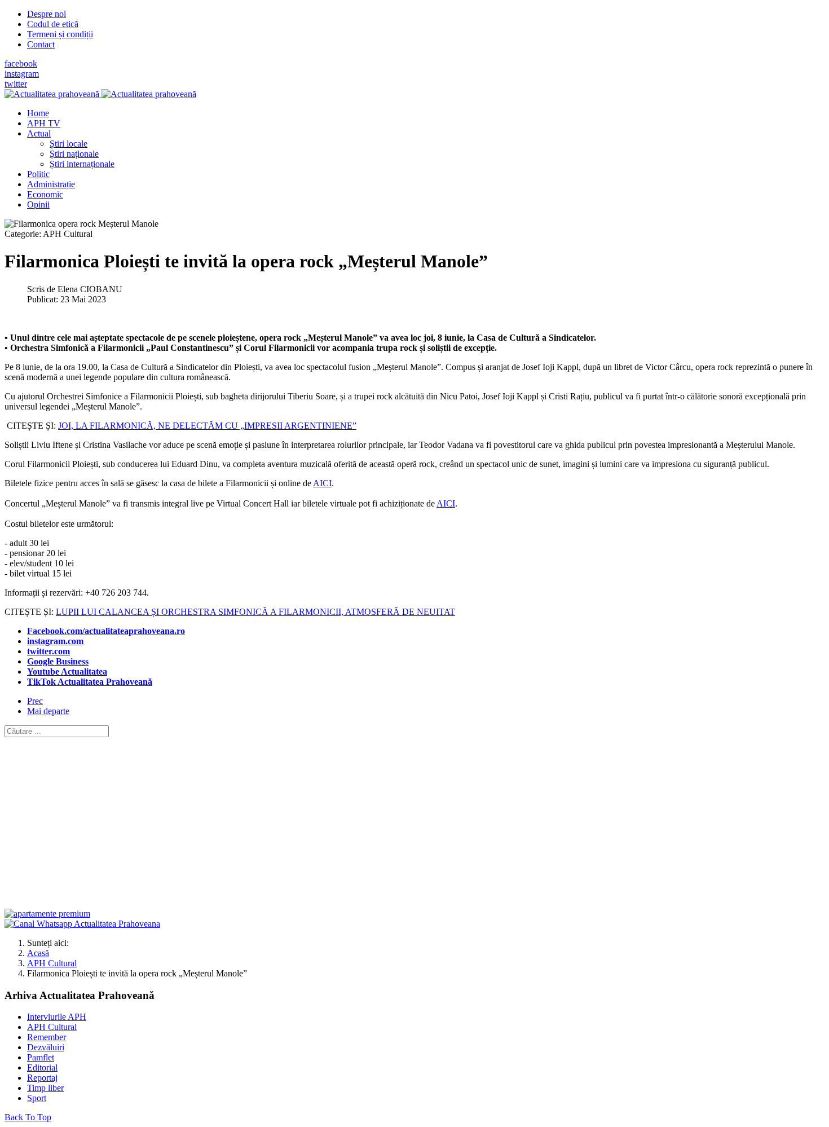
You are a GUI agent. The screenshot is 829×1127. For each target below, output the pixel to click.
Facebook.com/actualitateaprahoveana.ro (106, 631)
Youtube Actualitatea (67, 671)
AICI (322, 483)
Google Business (58, 661)
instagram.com (55, 641)
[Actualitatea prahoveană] (100, 94)
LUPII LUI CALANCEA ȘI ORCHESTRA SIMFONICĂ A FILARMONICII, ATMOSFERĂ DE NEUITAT (255, 612)
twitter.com (48, 651)
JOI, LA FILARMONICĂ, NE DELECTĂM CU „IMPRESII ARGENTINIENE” (207, 425)
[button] (39, 133)
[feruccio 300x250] (47, 913)
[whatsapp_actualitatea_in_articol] (82, 923)
